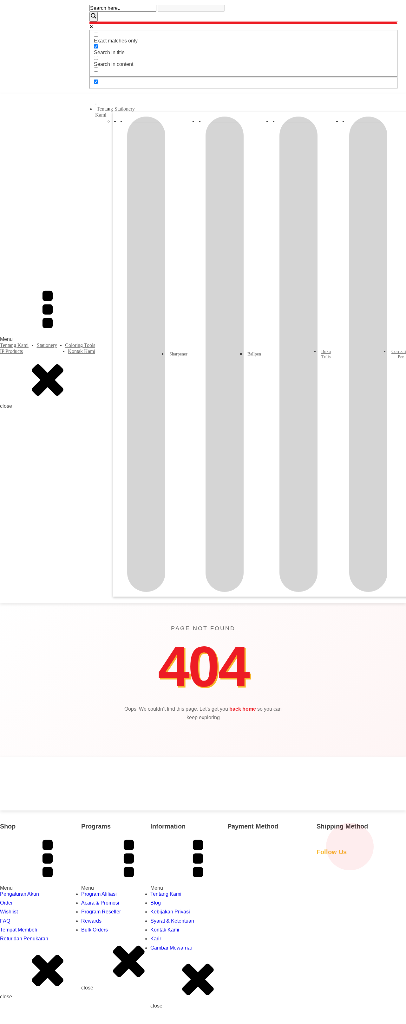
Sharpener (177, 354)
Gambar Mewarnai (171, 947)
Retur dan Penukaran (24, 938)
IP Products (11, 351)
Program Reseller (101, 911)
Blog (155, 903)
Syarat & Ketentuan (172, 921)
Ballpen (253, 354)
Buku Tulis (325, 354)
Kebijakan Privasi (170, 911)
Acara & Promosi (100, 903)
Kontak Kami (81, 351)
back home (242, 709)
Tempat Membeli (18, 929)
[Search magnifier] (93, 16)
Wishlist (9, 911)
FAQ (5, 921)
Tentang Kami (14, 345)
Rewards (91, 921)
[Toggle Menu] (95, 104)
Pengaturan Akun (19, 894)
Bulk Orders (94, 929)
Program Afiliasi (99, 894)
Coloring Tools (80, 345)
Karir (155, 938)
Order (6, 903)
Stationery (47, 345)
